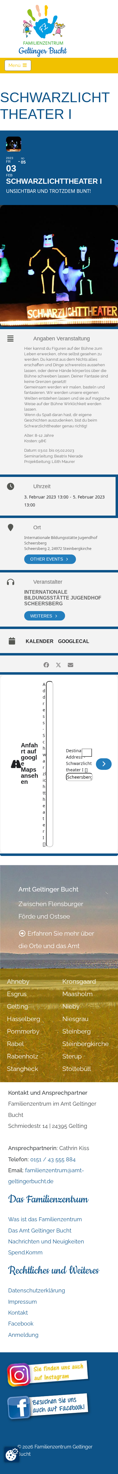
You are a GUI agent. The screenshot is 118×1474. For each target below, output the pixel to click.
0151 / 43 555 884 (53, 1159)
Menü (19, 65)
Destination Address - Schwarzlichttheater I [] (79, 760)
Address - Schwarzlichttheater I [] (44, 764)
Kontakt (18, 1312)
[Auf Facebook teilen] (46, 664)
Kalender (40, 641)
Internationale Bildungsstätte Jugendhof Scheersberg (62, 597)
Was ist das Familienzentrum (45, 1219)
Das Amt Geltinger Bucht (39, 1230)
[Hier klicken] (104, 764)
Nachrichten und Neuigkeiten (46, 1241)
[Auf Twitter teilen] (58, 664)
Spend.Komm (25, 1253)
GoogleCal (73, 641)
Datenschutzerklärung (36, 1290)
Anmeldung (23, 1335)
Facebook (21, 1324)
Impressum (22, 1301)
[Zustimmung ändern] (12, 1454)
